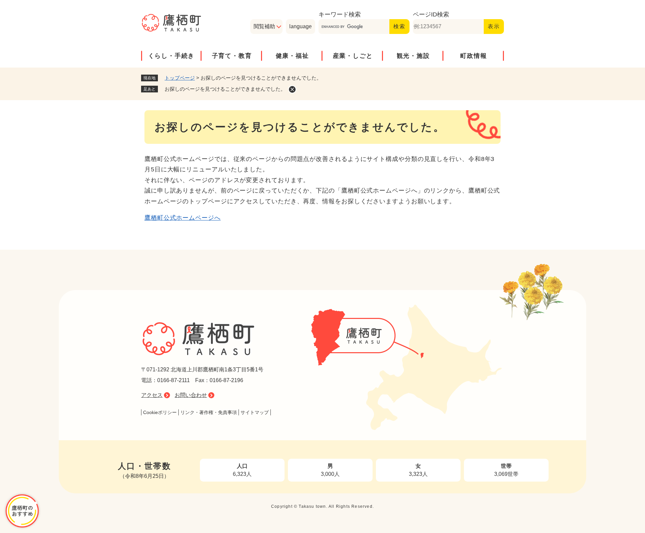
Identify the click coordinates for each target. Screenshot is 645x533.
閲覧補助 (264, 26)
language (300, 26)
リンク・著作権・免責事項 (208, 412)
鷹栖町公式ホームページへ (182, 217)
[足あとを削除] (292, 89)
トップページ (180, 78)
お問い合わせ (191, 395)
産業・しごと (353, 55)
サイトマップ (255, 412)
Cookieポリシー (160, 412)
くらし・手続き (171, 55)
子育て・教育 (232, 55)
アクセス (152, 395)
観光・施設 (413, 55)
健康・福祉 (292, 55)
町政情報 (473, 55)
